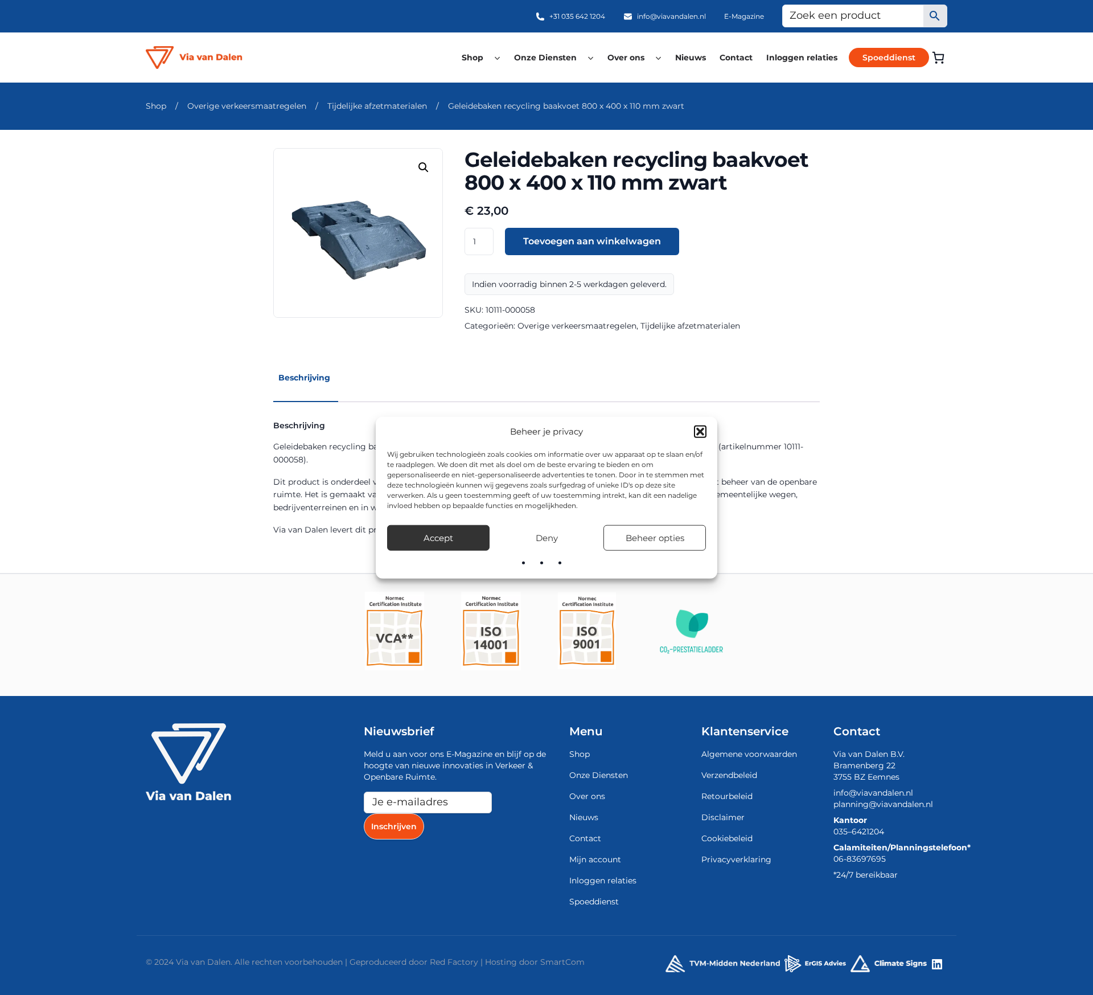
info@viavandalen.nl (671, 16)
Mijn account (595, 859)
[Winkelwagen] (938, 57)
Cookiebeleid (727, 838)
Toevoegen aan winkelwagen (592, 241)
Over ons (625, 57)
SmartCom (562, 962)
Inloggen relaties (801, 57)
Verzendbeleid (729, 775)
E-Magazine (744, 16)
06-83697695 (859, 859)
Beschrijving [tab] (304, 377)
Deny (547, 537)
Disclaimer (723, 817)
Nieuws (690, 57)
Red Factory (454, 962)
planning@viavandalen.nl (883, 804)
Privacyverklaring (736, 859)
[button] (700, 431)
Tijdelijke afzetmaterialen (377, 106)
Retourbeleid (727, 796)
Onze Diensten (545, 57)
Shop (472, 57)
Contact (736, 57)
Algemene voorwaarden (749, 754)
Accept (438, 537)
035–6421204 (858, 831)
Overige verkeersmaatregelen (246, 106)
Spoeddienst (888, 57)
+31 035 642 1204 (577, 16)
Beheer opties (655, 537)
